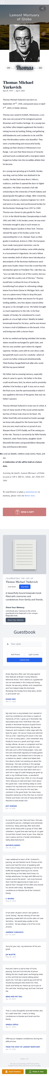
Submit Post (24, 660)
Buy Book (24, 587)
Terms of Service (31, 1066)
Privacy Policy (17, 1066)
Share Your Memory (15, 620)
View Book (12, 587)
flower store (30, 495)
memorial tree (32, 491)
